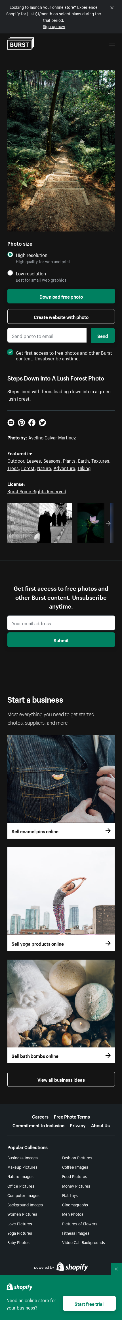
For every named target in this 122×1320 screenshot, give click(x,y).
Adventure (64, 467)
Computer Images (23, 1195)
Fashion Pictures (77, 1157)
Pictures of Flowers (79, 1223)
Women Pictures (22, 1214)
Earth (83, 460)
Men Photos (72, 1214)
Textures (100, 460)
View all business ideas (61, 1079)
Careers (40, 1116)
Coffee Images (75, 1167)
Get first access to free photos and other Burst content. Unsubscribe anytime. (64, 355)
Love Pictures (19, 1223)
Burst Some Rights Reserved (36, 490)
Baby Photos (18, 1242)
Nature (44, 467)
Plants (69, 460)
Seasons (51, 460)
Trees (13, 467)
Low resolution (31, 273)
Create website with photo (61, 316)
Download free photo (61, 296)
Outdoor (15, 460)
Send (102, 335)
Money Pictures (76, 1186)
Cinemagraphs (75, 1204)
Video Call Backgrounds (83, 1242)
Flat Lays (70, 1195)
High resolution (31, 255)
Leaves (34, 460)
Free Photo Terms (72, 1116)
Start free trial (89, 1303)
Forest (28, 467)
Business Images (22, 1157)
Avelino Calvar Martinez (52, 437)
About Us (100, 1124)
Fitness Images (75, 1233)
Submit (61, 639)
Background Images (25, 1204)
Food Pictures (74, 1176)
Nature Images (20, 1176)
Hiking (84, 467)
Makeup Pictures (22, 1167)
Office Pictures (20, 1186)
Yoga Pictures (19, 1233)
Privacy (78, 1124)
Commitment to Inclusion (38, 1124)
